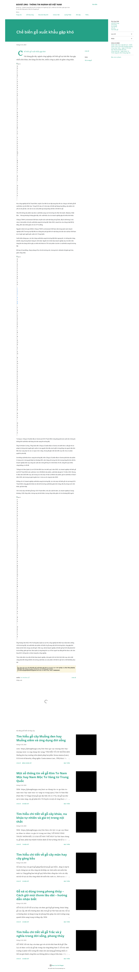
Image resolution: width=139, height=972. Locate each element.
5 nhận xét (25, 881)
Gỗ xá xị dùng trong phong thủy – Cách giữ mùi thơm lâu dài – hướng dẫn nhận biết (41, 895)
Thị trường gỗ (88, 60)
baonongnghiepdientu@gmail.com (29, 670)
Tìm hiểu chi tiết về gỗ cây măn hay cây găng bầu (41, 856)
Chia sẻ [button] (87, 51)
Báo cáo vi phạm (116, 57)
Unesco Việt (56, 15)
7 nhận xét (25, 844)
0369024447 (56, 670)
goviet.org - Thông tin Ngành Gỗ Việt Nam (39, 4)
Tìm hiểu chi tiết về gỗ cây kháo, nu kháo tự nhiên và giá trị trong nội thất (41, 818)
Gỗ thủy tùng (30, 15)
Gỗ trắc (113, 28)
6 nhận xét (25, 958)
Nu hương (114, 26)
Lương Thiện (67, 15)
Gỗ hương (114, 25)
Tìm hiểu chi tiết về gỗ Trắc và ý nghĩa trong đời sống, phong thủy (40, 934)
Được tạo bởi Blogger (58, 965)
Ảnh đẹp (78, 15)
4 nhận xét (25, 922)
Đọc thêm (67, 763)
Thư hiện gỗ (114, 29)
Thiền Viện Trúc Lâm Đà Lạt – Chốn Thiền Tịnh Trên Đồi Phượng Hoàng (121, 45)
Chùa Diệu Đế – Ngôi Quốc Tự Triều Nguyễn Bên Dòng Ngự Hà (120, 52)
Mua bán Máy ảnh (43, 15)
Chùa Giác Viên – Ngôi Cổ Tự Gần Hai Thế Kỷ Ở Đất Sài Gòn (121, 48)
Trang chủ (19, 15)
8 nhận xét (25, 803)
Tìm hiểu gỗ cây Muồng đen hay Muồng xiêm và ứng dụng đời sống (41, 738)
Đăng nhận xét (27, 763)
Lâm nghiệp (59, 667)
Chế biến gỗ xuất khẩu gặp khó (38, 667)
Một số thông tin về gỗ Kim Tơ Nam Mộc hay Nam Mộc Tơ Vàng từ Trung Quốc (42, 777)
